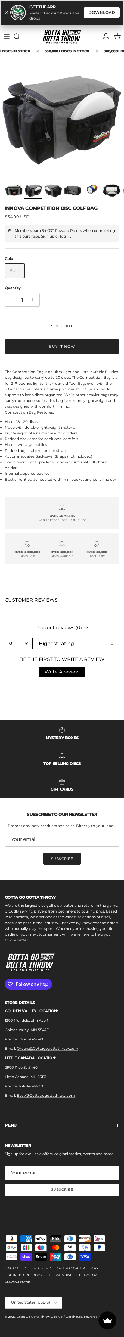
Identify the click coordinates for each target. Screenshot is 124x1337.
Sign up (47, 211)
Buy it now (62, 321)
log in (65, 211)
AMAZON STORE (17, 1257)
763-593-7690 (31, 1014)
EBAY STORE (89, 1250)
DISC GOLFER (15, 1243)
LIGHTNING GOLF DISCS (23, 1250)
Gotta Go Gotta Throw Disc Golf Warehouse (49, 1291)
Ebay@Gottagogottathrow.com (46, 1070)
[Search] (19, 11)
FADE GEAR (42, 1243)
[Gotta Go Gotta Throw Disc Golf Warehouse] (62, 11)
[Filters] (26, 618)
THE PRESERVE (60, 1250)
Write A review (62, 647)
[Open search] (11, 618)
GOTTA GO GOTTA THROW (77, 1243)
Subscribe (62, 833)
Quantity (13, 262)
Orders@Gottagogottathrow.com (47, 1023)
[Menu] (6, 11)
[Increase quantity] (34, 274)
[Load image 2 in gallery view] (62, 91)
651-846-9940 (31, 1061)
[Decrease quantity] (10, 274)
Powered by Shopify (99, 1291)
